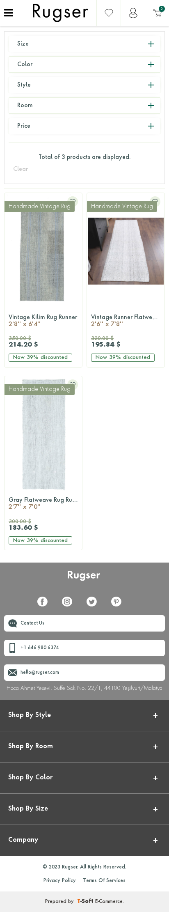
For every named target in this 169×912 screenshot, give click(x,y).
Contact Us (32, 623)
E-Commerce (109, 901)
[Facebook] (45, 606)
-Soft (86, 901)
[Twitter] (95, 606)
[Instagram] (70, 606)
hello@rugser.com (40, 673)
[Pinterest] (119, 606)
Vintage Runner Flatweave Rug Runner (127, 321)
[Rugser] (84, 579)
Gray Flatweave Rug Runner (45, 503)
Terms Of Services (104, 880)
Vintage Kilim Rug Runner (43, 321)
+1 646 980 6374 (40, 648)
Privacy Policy (59, 880)
